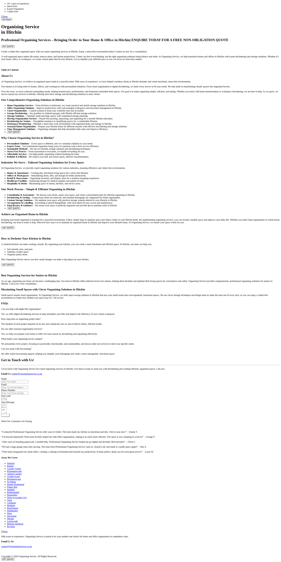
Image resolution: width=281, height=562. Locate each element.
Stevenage (12, 516)
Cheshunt (11, 503)
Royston (11, 526)
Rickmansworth (14, 471)
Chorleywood (13, 476)
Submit (5, 415)
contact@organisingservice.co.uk (27, 374)
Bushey (10, 466)
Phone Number (8, 390)
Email (4, 384)
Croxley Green (14, 468)
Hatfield (10, 489)
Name (4, 379)
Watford (10, 463)
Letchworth (12, 521)
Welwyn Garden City (17, 497)
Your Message (7, 402)
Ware (9, 513)
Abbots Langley (14, 474)
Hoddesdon (12, 510)
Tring (9, 500)
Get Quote (6, 19)
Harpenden (12, 495)
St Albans (11, 482)
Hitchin (10, 518)
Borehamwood (14, 479)
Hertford (11, 505)
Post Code (6, 396)
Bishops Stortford (15, 524)
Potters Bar (12, 487)
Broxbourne (12, 508)
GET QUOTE (8, 46)
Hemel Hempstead (15, 484)
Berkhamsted (13, 492)
